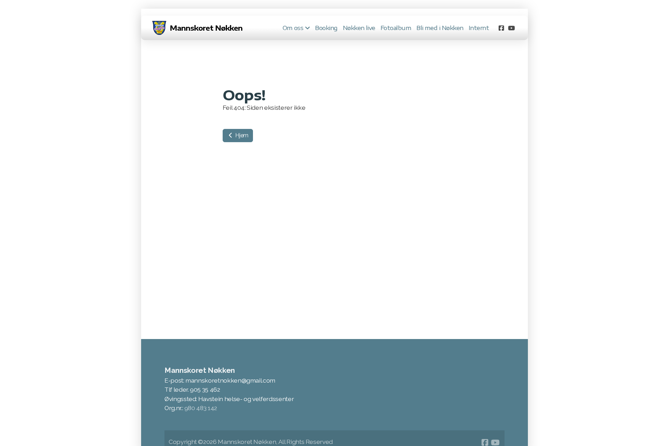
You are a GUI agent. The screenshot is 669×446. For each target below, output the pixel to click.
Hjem (241, 135)
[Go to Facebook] (501, 28)
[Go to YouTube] (511, 28)
